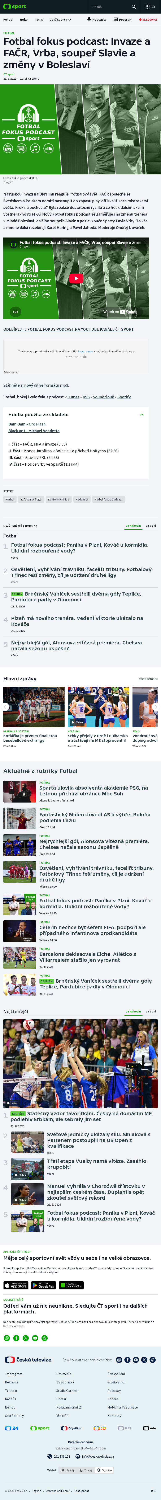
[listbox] (86, 1470)
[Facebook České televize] (127, 1359)
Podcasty (114, 1390)
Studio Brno (116, 1382)
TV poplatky (65, 1382)
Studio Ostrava (67, 1390)
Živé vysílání (116, 1374)
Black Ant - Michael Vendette (34, 430)
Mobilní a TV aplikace (123, 1407)
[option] (68, 1470)
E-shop (10, 1407)
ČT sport (9, 74)
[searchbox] (109, 6)
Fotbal (9, 33)
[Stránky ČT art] (124, 1429)
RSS (86, 396)
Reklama (11, 1382)
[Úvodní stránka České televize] (28, 1359)
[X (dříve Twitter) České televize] (144, 1359)
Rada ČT (11, 1399)
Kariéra (113, 1399)
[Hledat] (133, 6)
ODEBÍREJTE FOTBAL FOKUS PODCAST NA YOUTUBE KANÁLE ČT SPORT (68, 329)
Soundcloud (103, 396)
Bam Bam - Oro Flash (27, 424)
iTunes (73, 396)
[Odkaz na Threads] (44, 1338)
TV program (13, 1374)
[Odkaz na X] (25, 1338)
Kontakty (114, 1416)
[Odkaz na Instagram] (6, 1338)
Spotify (124, 396)
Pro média (63, 1374)
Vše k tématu (148, 679)
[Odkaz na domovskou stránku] (21, 6)
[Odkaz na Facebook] (16, 1338)
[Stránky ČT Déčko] (99, 1429)
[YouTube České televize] (135, 1359)
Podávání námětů (69, 1407)
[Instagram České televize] (119, 1359)
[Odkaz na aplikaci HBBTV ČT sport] (71, 1285)
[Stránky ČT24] (11, 1429)
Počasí (61, 1399)
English (36, 1491)
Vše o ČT (62, 1416)
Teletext (11, 1390)
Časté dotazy (14, 1416)
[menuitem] (8, 19)
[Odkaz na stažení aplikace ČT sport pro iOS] (16, 1285)
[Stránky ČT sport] (39, 1429)
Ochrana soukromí (57, 1491)
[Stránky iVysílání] (71, 1429)
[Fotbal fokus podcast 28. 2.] (80, 129)
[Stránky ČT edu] (149, 1429)
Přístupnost (81, 1491)
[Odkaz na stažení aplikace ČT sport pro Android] (43, 1285)
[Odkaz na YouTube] (35, 1338)
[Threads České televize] (152, 1359)
